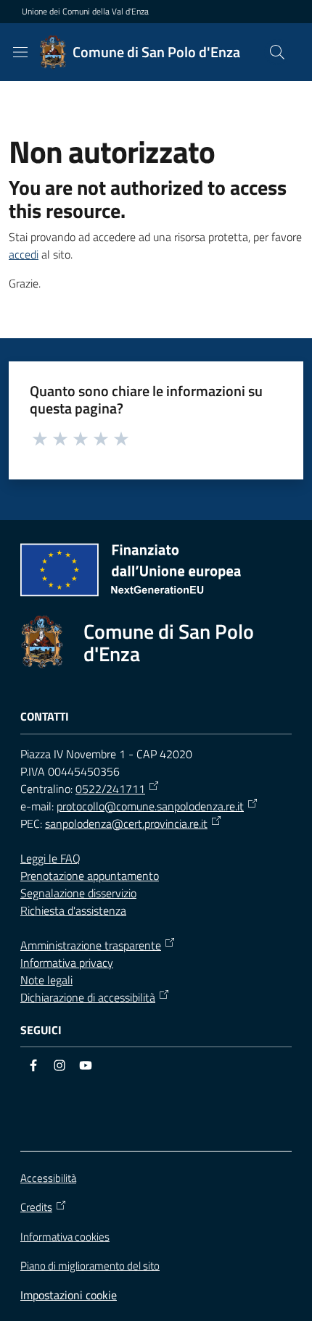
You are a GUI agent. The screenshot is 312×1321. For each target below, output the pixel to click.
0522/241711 (110, 788)
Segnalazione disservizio (78, 893)
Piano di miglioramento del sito (90, 1265)
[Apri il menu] (20, 52)
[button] (277, 52)
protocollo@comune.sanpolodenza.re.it (150, 806)
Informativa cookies (65, 1236)
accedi (23, 254)
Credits (36, 1207)
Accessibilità (48, 1178)
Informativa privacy (66, 962)
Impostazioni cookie (68, 1295)
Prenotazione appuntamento (89, 875)
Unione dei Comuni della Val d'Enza (85, 11)
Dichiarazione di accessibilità (87, 997)
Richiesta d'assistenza (73, 910)
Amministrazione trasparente (90, 945)
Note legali (46, 980)
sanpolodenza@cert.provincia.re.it (126, 823)
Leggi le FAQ (50, 858)
